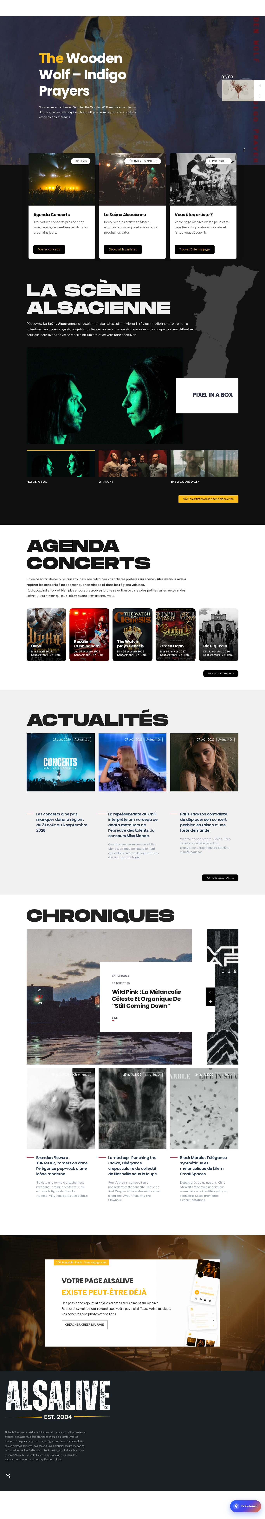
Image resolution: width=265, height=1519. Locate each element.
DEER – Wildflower (82, 77)
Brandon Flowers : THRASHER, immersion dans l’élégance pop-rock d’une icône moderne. (62, 1166)
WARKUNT (218, 395)
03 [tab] (223, 77)
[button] (259, 85)
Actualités (81, 739)
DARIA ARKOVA (181, 481)
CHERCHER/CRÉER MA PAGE (84, 1324)
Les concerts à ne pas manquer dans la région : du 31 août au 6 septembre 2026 (61, 822)
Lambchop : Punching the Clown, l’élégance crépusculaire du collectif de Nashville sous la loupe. (133, 1166)
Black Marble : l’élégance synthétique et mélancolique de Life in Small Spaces (203, 1166)
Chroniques (120, 972)
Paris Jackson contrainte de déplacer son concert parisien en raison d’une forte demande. (203, 822)
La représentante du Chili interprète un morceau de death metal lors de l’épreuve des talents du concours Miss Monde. (133, 824)
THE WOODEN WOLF (113, 481)
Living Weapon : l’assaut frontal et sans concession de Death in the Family (147, 998)
